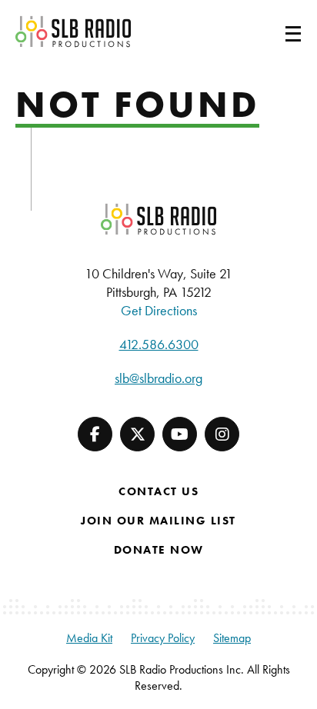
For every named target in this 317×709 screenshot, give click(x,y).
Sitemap (232, 638)
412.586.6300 (159, 344)
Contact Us (158, 491)
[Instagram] (222, 434)
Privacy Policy (163, 638)
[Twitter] (137, 434)
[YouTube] (179, 434)
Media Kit (89, 638)
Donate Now (159, 550)
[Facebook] (95, 434)
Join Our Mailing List (158, 520)
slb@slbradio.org (158, 378)
